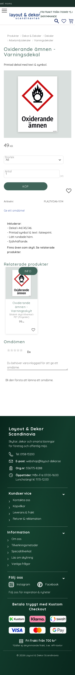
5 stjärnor (21, 350)
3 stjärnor (15, 350)
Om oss (16, 539)
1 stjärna (8, 350)
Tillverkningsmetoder (25, 545)
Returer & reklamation (27, 518)
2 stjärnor (11, 350)
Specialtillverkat (22, 551)
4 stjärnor (18, 350)
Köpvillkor (19, 506)
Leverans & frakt (23, 512)
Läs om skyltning (22, 557)
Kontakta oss (21, 500)
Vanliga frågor (21, 564)
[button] (5, 11)
